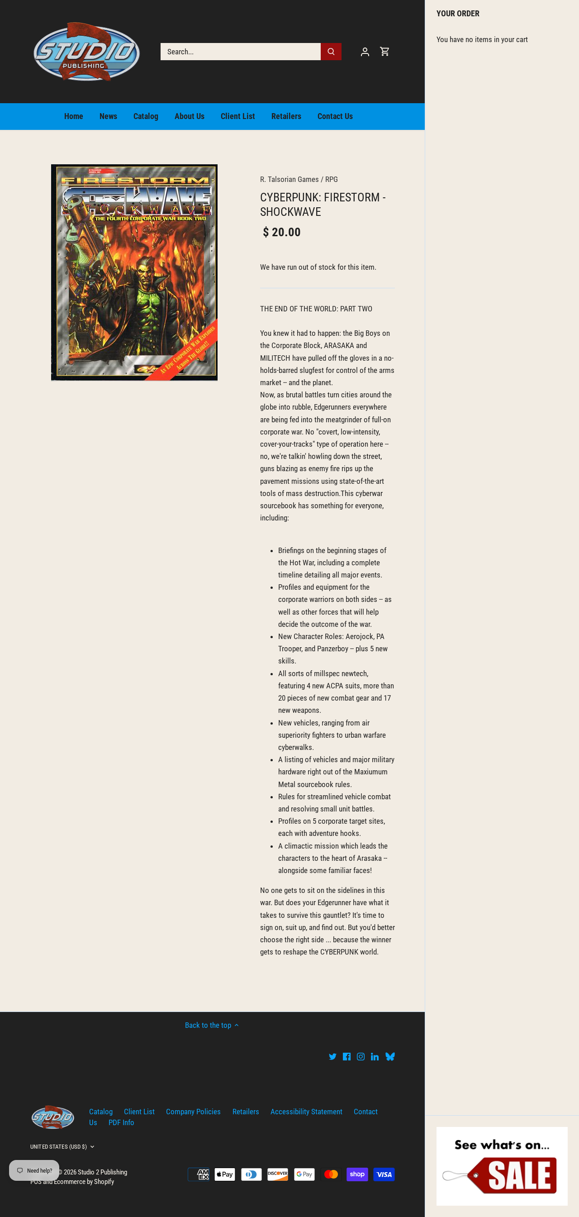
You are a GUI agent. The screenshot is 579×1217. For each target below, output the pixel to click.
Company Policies (193, 1111)
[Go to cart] (385, 51)
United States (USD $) (58, 1146)
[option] (134, 272)
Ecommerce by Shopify (84, 1182)
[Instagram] (361, 1056)
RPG (331, 179)
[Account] (365, 51)
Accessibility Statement (306, 1111)
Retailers (246, 1111)
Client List (139, 1111)
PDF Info (121, 1122)
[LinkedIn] (375, 1056)
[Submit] (331, 51)
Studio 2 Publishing (102, 1172)
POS (36, 1182)
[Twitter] (333, 1056)
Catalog (101, 1111)
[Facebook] (347, 1056)
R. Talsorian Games (289, 179)
